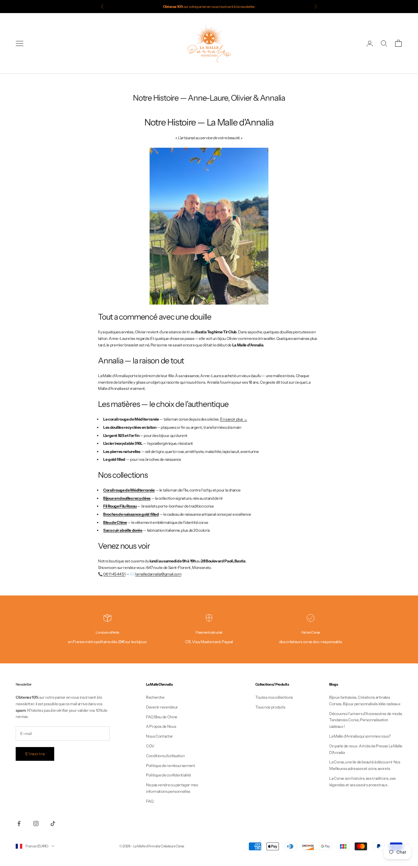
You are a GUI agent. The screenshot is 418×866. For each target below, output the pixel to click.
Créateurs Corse (172, 846)
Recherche (155, 697)
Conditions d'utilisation (165, 755)
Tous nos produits (270, 707)
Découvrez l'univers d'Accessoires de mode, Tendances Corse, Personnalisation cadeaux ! (365, 720)
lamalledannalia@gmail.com (158, 574)
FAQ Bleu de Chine (161, 716)
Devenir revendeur (162, 707)
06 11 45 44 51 (114, 574)
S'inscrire (35, 753)
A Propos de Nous (161, 726)
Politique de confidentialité (168, 775)
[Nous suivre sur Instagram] (36, 823)
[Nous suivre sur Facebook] (19, 823)
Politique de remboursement (170, 765)
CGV (150, 745)
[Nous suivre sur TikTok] (53, 823)
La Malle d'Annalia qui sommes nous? (360, 736)
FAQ (149, 801)
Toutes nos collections (274, 697)
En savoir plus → (233, 419)
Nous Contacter (159, 736)
